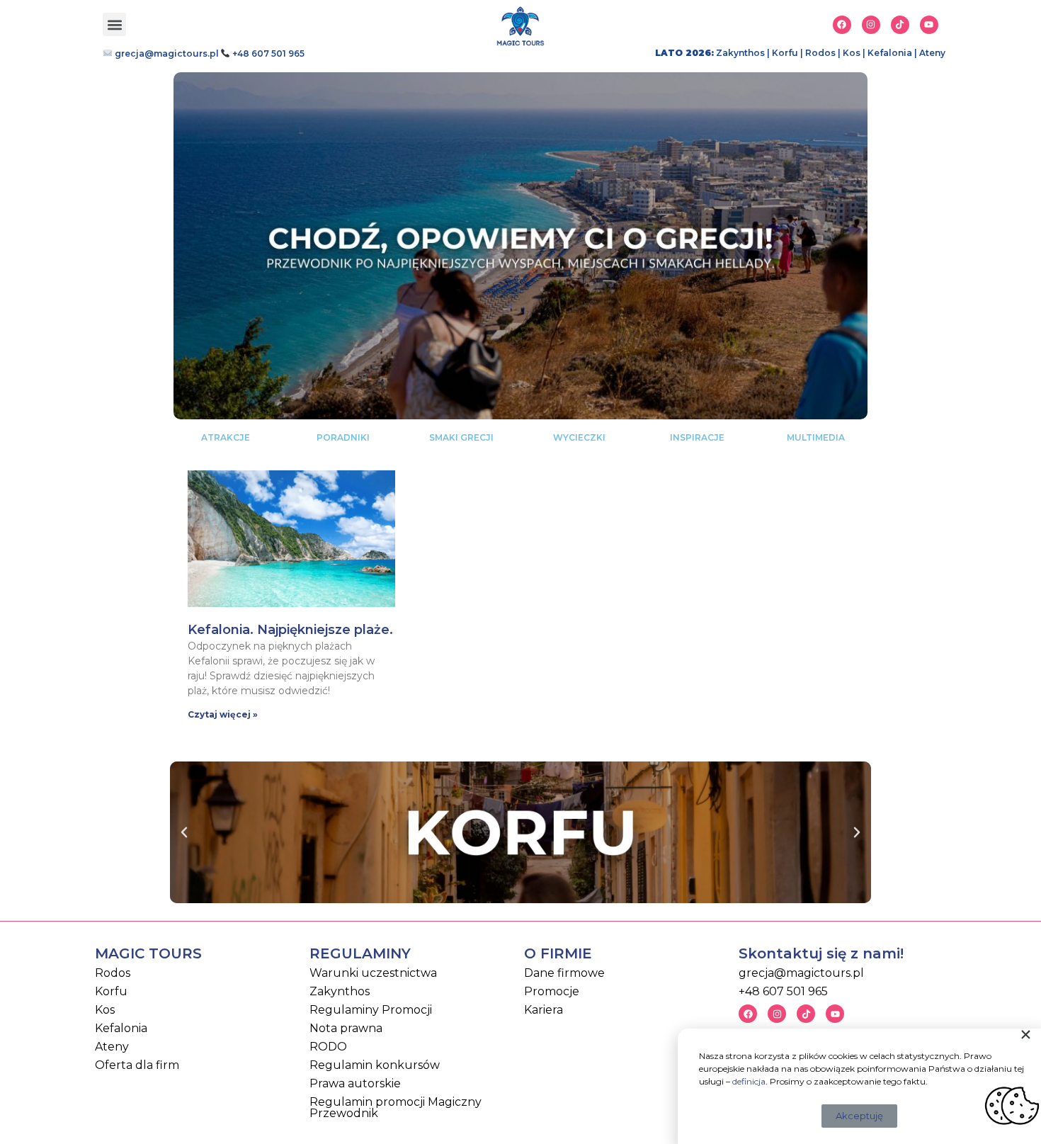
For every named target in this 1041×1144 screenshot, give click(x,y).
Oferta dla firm (137, 1065)
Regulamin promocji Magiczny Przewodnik (395, 1107)
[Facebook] (842, 25)
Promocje (551, 991)
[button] (114, 24)
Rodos (820, 52)
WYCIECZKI (579, 437)
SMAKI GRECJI (461, 437)
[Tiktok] (900, 25)
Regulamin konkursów (374, 1065)
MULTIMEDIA (816, 437)
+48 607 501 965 (267, 53)
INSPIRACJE (697, 437)
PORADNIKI (343, 437)
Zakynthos (740, 52)
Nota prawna (345, 1028)
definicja (749, 1081)
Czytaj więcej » (223, 714)
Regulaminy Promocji (370, 1009)
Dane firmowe (564, 973)
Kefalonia (890, 52)
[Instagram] (871, 25)
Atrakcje (225, 437)
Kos (851, 52)
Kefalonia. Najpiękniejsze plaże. (290, 630)
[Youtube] (929, 25)
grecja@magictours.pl (166, 53)
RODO (328, 1046)
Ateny (932, 52)
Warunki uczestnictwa (373, 973)
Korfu (785, 52)
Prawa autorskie (355, 1083)
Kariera (543, 1009)
